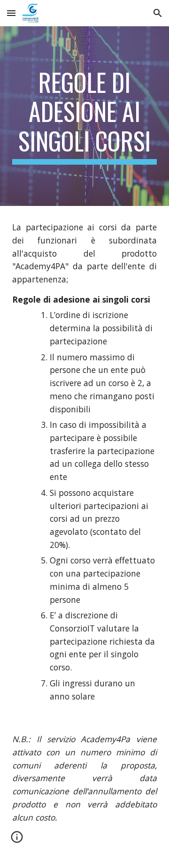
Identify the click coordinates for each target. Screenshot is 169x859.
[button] (11, 13)
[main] (84, 116)
